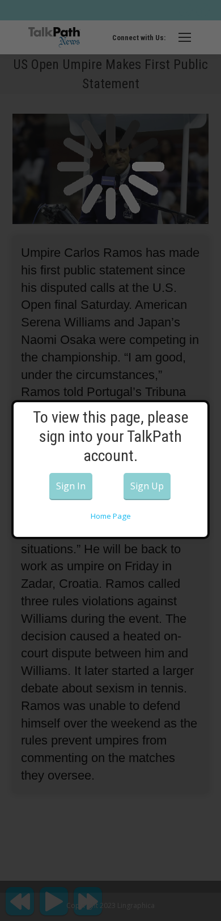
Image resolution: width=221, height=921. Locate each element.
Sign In (71, 486)
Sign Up (147, 486)
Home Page (111, 516)
